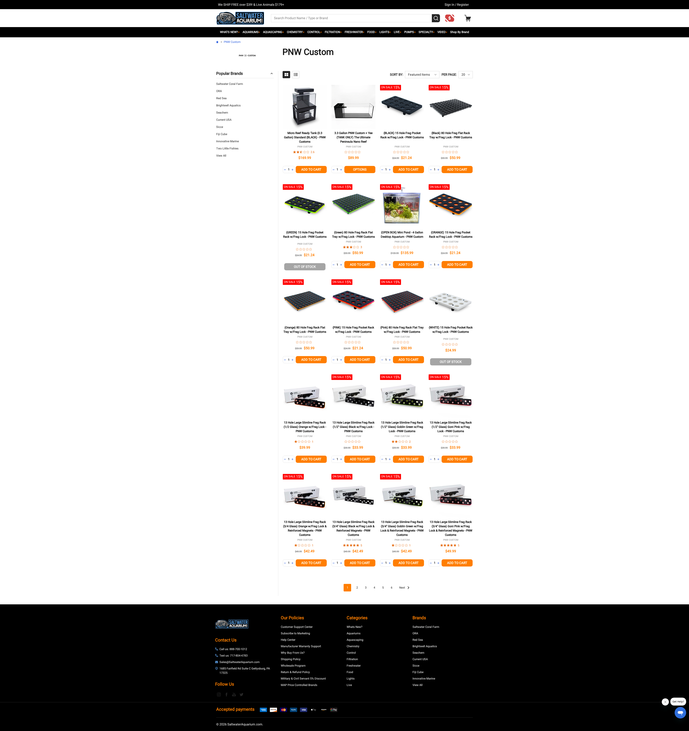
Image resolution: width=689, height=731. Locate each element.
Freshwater (354, 32)
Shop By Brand (459, 32)
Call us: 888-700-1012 (233, 649)
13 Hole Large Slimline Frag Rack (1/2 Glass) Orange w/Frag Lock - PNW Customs (305, 427)
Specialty (426, 32)
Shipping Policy (291, 659)
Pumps (409, 32)
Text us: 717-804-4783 (233, 655)
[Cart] (468, 18)
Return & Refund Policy (295, 672)
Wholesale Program (293, 665)
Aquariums (251, 32)
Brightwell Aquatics (228, 105)
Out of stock (305, 267)
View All (221, 155)
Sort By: (396, 74)
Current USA (223, 119)
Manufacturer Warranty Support (301, 646)
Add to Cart (311, 169)
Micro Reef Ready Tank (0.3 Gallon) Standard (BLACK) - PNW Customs (305, 137)
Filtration (332, 32)
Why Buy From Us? (293, 652)
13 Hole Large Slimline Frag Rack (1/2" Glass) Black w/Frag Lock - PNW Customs (353, 427)
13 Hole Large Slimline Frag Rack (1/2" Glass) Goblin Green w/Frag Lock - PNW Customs (402, 427)
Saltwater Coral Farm (229, 84)
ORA (219, 91)
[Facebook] (226, 694)
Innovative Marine (227, 141)
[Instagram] (219, 694)
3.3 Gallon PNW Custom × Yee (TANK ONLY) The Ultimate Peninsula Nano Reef (353, 137)
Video (441, 32)
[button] (450, 18)
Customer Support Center (297, 627)
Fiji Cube (221, 134)
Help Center (288, 639)
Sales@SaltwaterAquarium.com (239, 662)
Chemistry (295, 32)
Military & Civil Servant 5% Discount (303, 678)
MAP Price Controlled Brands (299, 685)
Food (371, 32)
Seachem (222, 112)
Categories (357, 617)
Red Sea (221, 98)
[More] (239, 32)
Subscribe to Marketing (295, 633)
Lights (384, 32)
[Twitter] (241, 694)
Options (360, 169)
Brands (419, 617)
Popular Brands (229, 73)
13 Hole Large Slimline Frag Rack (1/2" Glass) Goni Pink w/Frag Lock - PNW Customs (451, 427)
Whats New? (229, 32)
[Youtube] (234, 694)
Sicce (219, 127)
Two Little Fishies (227, 148)
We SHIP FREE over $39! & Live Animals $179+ (251, 4)
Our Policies (292, 617)
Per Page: (449, 74)
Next (402, 587)
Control (313, 32)
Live (397, 32)
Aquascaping (272, 32)
